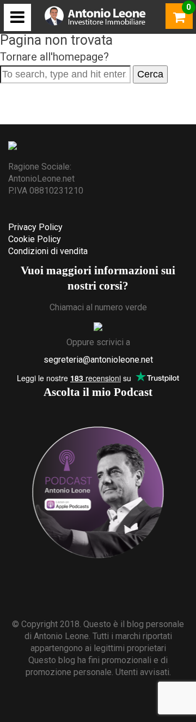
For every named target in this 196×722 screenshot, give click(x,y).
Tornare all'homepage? (54, 56)
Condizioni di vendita (48, 251)
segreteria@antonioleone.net (98, 359)
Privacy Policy (35, 227)
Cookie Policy (34, 239)
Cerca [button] (150, 74)
